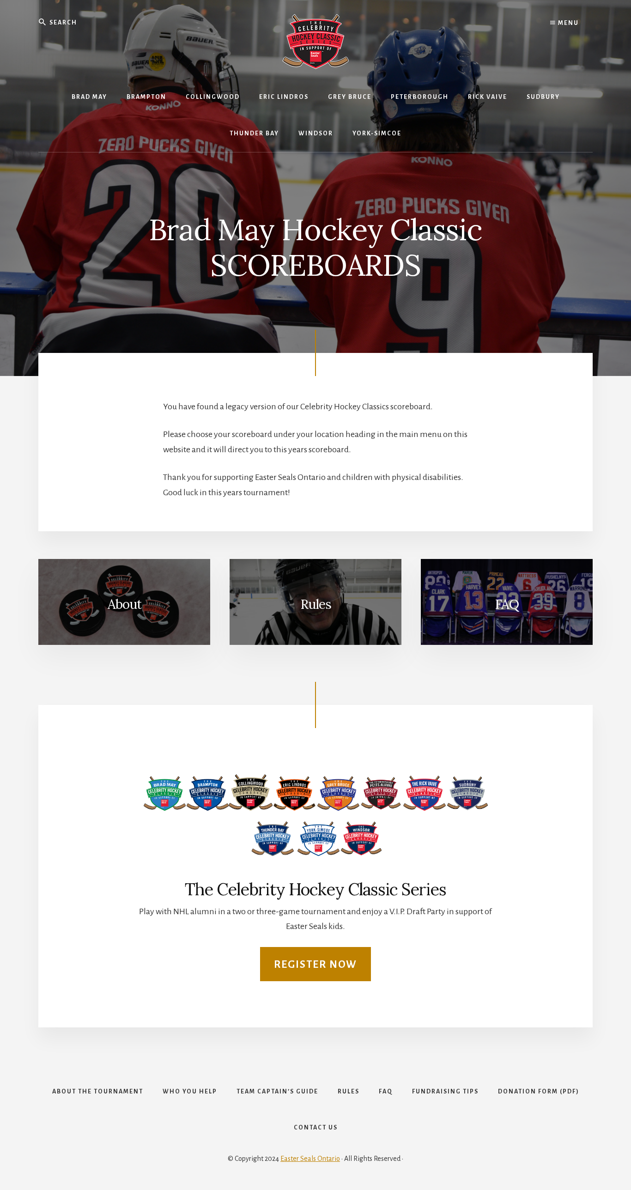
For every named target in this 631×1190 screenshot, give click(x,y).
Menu (567, 23)
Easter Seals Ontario (310, 1158)
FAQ (507, 604)
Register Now (315, 964)
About (124, 604)
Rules (315, 604)
